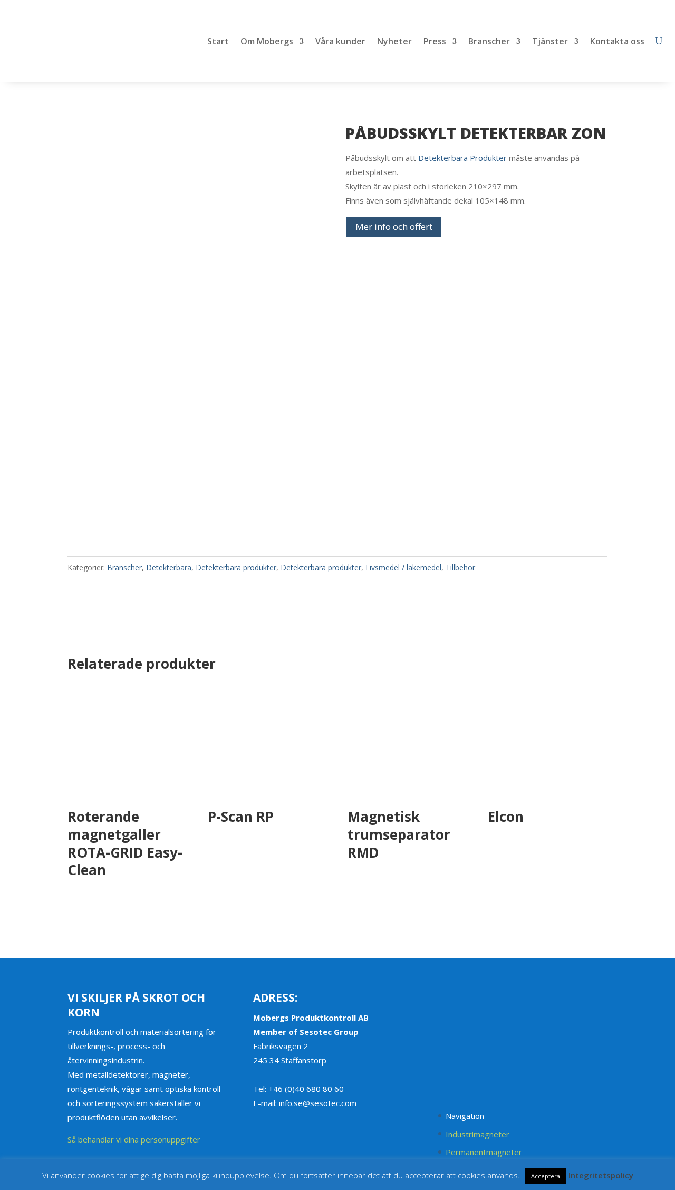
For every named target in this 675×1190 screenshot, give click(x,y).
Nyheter (394, 42)
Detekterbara (168, 567)
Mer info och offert (393, 226)
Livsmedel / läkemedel (403, 567)
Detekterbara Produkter (462, 157)
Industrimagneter (477, 1134)
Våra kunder (340, 42)
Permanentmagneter (484, 1152)
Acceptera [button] (545, 1176)
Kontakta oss (617, 42)
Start (218, 42)
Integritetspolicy (600, 1175)
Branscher (489, 42)
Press (434, 42)
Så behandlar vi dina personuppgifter (134, 1139)
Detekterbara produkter (236, 567)
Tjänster (550, 42)
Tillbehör (460, 567)
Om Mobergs (266, 42)
